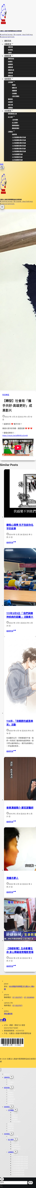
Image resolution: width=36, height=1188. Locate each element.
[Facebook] (4, 1021)
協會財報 (14, 134)
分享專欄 (11, 1110)
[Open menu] (2, 207)
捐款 (1, 164)
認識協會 (7, 1087)
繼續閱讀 (10, 543)
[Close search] (2, 1179)
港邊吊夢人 (12, 878)
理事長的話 (11, 58)
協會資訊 (7, 1107)
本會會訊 (10, 102)
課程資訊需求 (15, 128)
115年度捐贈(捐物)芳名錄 (19, 137)
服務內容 (10, 75)
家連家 (14, 85)
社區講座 (14, 93)
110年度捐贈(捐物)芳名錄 (19, 151)
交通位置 (10, 73)
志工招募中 (15, 122)
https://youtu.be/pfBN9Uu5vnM (15, 436)
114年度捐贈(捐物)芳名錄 (19, 140)
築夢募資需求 (15, 125)
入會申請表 (15, 119)
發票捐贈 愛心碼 (12, 113)
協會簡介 (10, 61)
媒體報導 (14, 90)
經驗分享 (14, 87)
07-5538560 (29, 997)
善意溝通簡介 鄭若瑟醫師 (19, 807)
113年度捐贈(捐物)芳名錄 (19, 143)
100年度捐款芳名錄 (17, 160)
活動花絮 (10, 47)
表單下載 (10, 105)
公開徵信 (11, 1152)
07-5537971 (17, 997)
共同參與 (7, 1134)
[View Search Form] (2, 167)
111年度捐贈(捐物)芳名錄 (19, 148)
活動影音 (7, 1077)
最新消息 (7, 41)
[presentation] (20, 493)
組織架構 (10, 67)
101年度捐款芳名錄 (17, 157)
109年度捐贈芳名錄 (17, 154)
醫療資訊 (10, 99)
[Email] (1, 1021)
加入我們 (11, 1139)
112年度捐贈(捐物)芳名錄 (19, 145)
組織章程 (10, 64)
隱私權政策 (8, 1014)
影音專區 (10, 50)
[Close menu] (0, 1069)
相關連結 (10, 107)
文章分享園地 (15, 96)
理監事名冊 (11, 70)
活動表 (10, 52)
